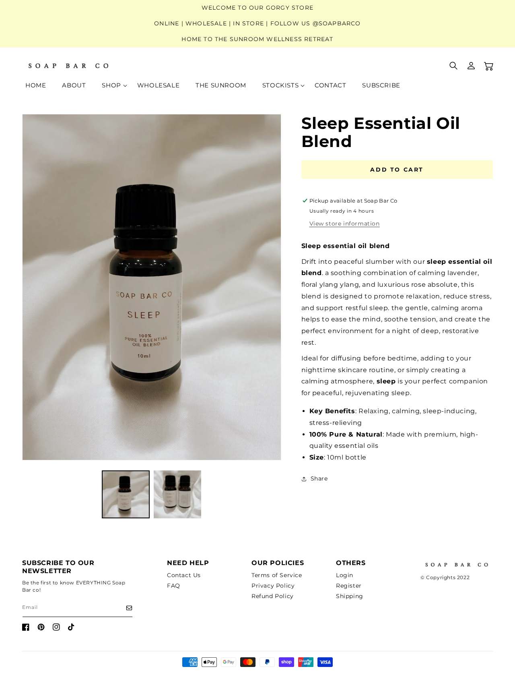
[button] (111, 85)
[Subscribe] (123, 607)
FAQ (173, 585)
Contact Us (184, 575)
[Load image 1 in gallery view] (126, 494)
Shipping (349, 596)
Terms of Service (276, 575)
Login (344, 575)
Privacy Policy (273, 585)
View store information (344, 223)
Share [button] (319, 478)
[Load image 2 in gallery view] (178, 494)
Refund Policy (272, 596)
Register (349, 585)
